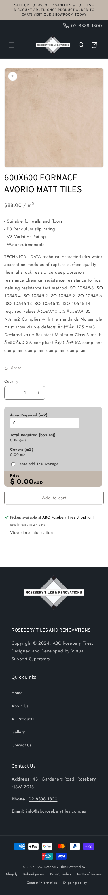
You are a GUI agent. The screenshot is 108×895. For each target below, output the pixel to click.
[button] (11, 45)
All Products (23, 719)
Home (17, 693)
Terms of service (89, 874)
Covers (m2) (21, 449)
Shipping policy (75, 882)
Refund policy (33, 874)
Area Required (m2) (29, 415)
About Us (20, 706)
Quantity (11, 381)
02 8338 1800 (43, 799)
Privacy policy (60, 874)
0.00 (14, 454)
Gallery (18, 732)
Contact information (42, 882)
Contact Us (22, 745)
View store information (31, 532)
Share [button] (16, 368)
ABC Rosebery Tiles (52, 866)
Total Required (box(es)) (32, 435)
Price (15, 475)
